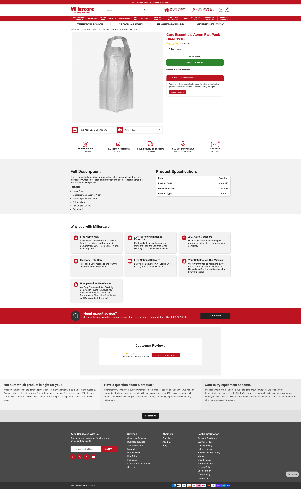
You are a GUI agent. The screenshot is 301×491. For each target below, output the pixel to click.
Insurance (132, 460)
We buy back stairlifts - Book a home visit (150, 2)
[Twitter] (79, 457)
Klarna (201, 456)
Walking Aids (103, 18)
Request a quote (176, 92)
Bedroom (112, 18)
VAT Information (135, 445)
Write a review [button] (166, 355)
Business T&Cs (205, 442)
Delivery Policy (205, 445)
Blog (164, 445)
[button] (227, 9)
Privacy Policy (205, 467)
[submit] (145, 10)
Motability (132, 449)
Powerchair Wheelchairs (173, 18)
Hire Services (133, 452)
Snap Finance (204, 460)
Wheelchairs (124, 18)
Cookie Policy (204, 471)
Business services (136, 442)
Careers (131, 467)
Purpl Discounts (205, 463)
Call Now (215, 315)
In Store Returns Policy (138, 463)
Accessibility (204, 474)
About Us (167, 442)
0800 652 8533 (179, 317)
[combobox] (127, 10)
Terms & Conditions (207, 438)
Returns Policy (205, 449)
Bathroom (92, 18)
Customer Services (136, 438)
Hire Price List (134, 456)
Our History (168, 438)
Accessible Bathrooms (209, 18)
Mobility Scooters (157, 18)
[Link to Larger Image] (117, 77)
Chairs (185, 18)
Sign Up (109, 448)
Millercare (79, 485)
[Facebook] (72, 457)
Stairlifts (145, 18)
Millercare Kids (195, 18)
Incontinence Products (78, 18)
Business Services (224, 18)
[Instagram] (86, 457)
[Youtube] (93, 457)
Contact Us (150, 416)
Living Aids (135, 18)
